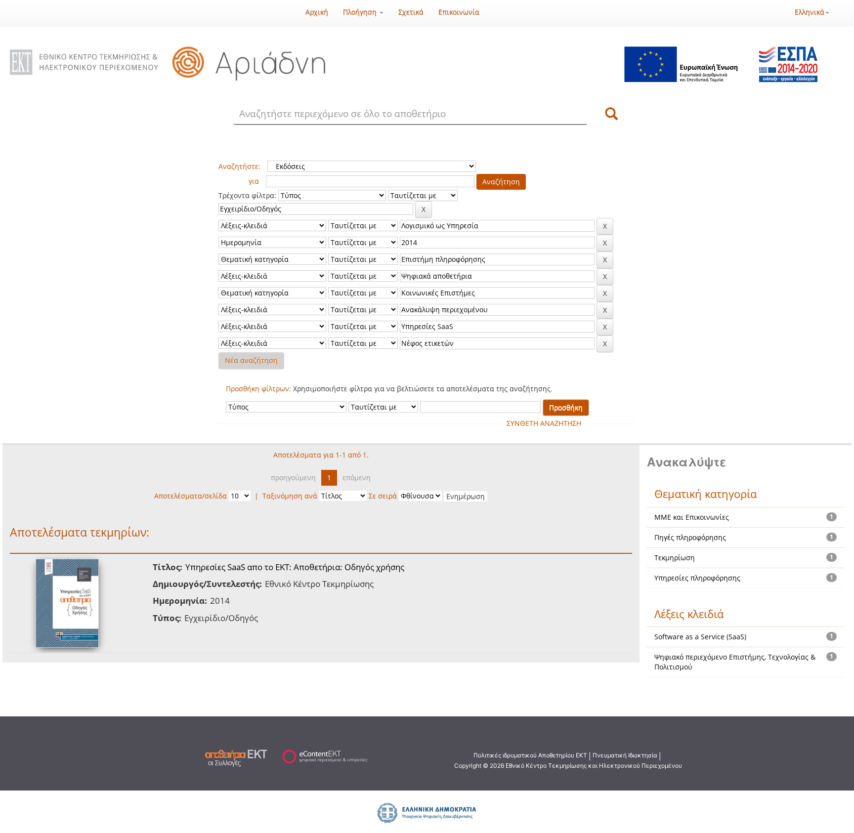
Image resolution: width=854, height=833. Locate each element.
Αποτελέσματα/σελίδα (190, 495)
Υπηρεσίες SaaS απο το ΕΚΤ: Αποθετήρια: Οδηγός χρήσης (294, 567)
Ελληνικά (809, 12)
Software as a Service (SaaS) (700, 636)
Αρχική (316, 12)
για (254, 181)
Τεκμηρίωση (674, 557)
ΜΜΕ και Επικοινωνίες (691, 517)
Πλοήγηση (361, 12)
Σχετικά (411, 12)
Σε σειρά (383, 495)
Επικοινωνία (458, 12)
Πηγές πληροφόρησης (690, 537)
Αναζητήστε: (239, 166)
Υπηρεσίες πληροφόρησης (697, 578)
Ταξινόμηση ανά (289, 495)
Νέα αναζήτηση (251, 360)
